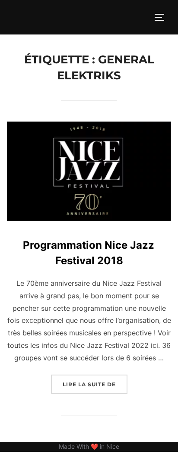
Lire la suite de (95, 384)
